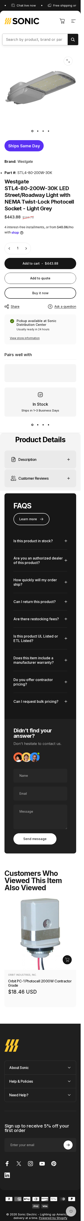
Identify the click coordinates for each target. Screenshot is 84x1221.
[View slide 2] (37, 424)
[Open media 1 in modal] (68, 61)
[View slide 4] (48, 424)
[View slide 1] (32, 424)
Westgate (25, 161)
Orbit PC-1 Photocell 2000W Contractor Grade (39, 983)
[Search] (73, 39)
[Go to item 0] (32, 131)
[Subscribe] (68, 1144)
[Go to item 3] (43, 131)
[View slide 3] (43, 424)
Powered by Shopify (53, 1218)
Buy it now (40, 293)
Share (15, 306)
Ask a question (65, 306)
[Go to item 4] (48, 131)
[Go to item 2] (37, 131)
